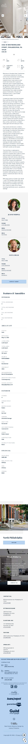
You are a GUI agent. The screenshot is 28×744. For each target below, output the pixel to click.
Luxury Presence (14, 728)
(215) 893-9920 (7, 615)
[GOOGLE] (14, 719)
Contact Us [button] (14, 582)
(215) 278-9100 (7, 653)
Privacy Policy (20, 735)
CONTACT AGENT (14, 281)
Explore (14, 542)
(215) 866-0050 (6, 225)
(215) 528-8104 (6, 265)
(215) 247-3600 (7, 603)
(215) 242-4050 (7, 627)
